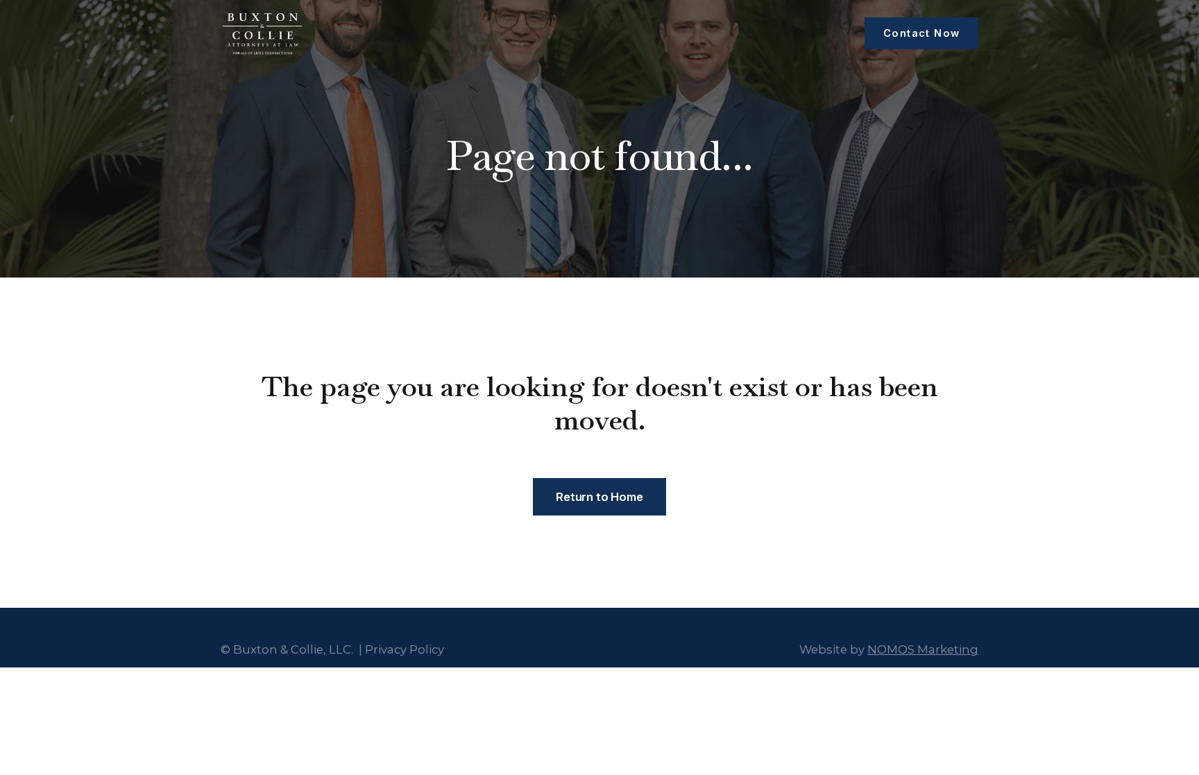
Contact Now (921, 33)
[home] (262, 34)
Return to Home (599, 497)
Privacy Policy (404, 649)
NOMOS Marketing (922, 649)
